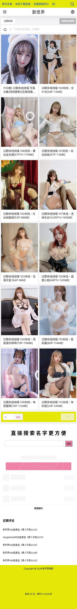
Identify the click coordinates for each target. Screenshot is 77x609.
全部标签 (8, 21)
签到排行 (38, 508)
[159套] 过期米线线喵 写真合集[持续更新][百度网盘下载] (19, 91)
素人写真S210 (29, 529)
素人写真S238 (29, 552)
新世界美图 (47, 568)
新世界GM (8, 529)
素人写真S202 (29, 560)
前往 (18, 417)
